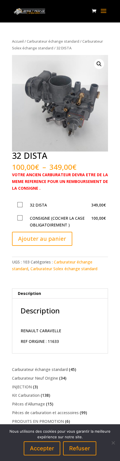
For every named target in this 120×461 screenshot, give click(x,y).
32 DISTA (38, 205)
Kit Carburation (26, 395)
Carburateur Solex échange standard (63, 268)
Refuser (79, 448)
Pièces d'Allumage (28, 404)
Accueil (18, 41)
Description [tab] (29, 293)
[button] (99, 64)
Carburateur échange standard (53, 41)
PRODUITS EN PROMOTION (38, 421)
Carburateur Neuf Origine (35, 378)
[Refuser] (113, 443)
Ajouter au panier (42, 238)
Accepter (42, 448)
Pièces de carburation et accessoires (45, 412)
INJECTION (22, 386)
